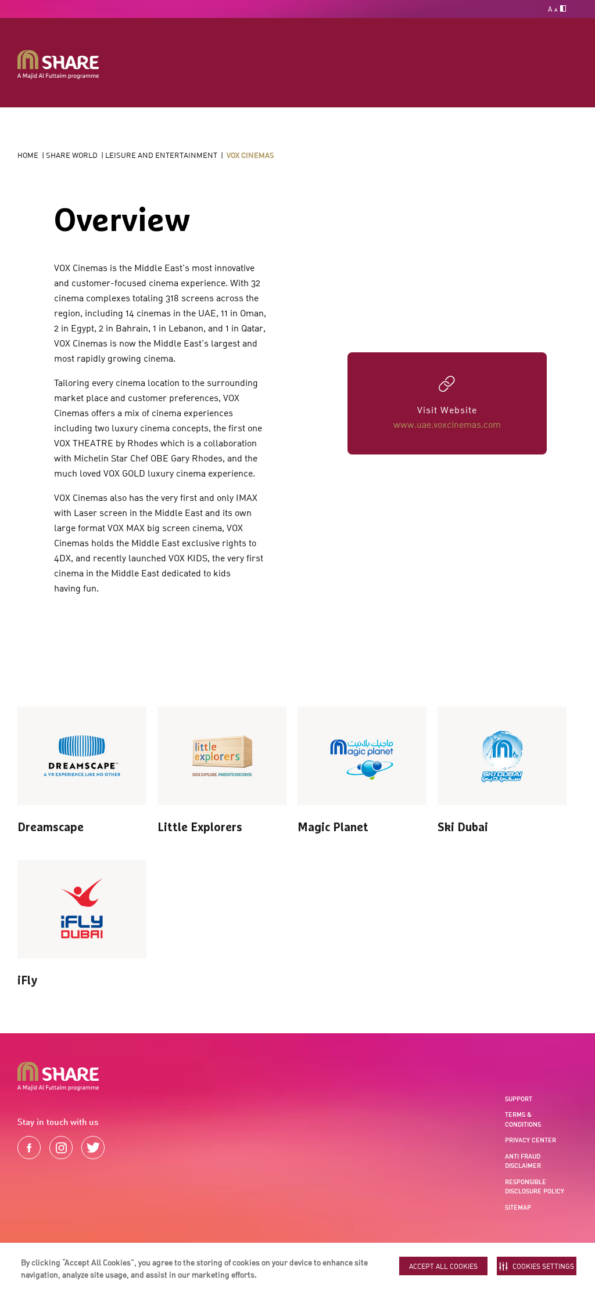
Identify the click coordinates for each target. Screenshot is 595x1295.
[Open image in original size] (58, 65)
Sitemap (518, 1207)
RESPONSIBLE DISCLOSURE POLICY (534, 1187)
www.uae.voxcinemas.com (447, 424)
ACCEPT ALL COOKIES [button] (443, 1266)
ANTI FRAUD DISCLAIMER (523, 1161)
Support (518, 1099)
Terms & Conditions (523, 1119)
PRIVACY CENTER (530, 1140)
